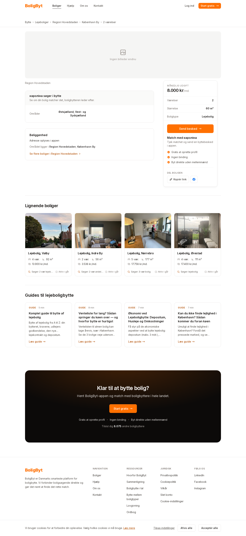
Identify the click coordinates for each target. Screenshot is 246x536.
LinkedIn (199, 475)
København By (90, 22)
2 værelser (109, 22)
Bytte (28, 22)
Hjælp (96, 481)
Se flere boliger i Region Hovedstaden (54, 153)
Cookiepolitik (168, 481)
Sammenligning (135, 481)
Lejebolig (208, 116)
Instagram (200, 488)
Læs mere (129, 528)
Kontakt (97, 494)
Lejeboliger (42, 22)
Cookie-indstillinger (172, 501)
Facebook (200, 481)
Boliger (97, 475)
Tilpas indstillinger (164, 528)
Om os (96, 488)
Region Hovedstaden (65, 22)
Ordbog (131, 512)
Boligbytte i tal (135, 488)
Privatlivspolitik (169, 475)
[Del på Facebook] (194, 179)
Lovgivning (133, 505)
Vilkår (163, 488)
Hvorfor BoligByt (136, 475)
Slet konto (166, 494)
